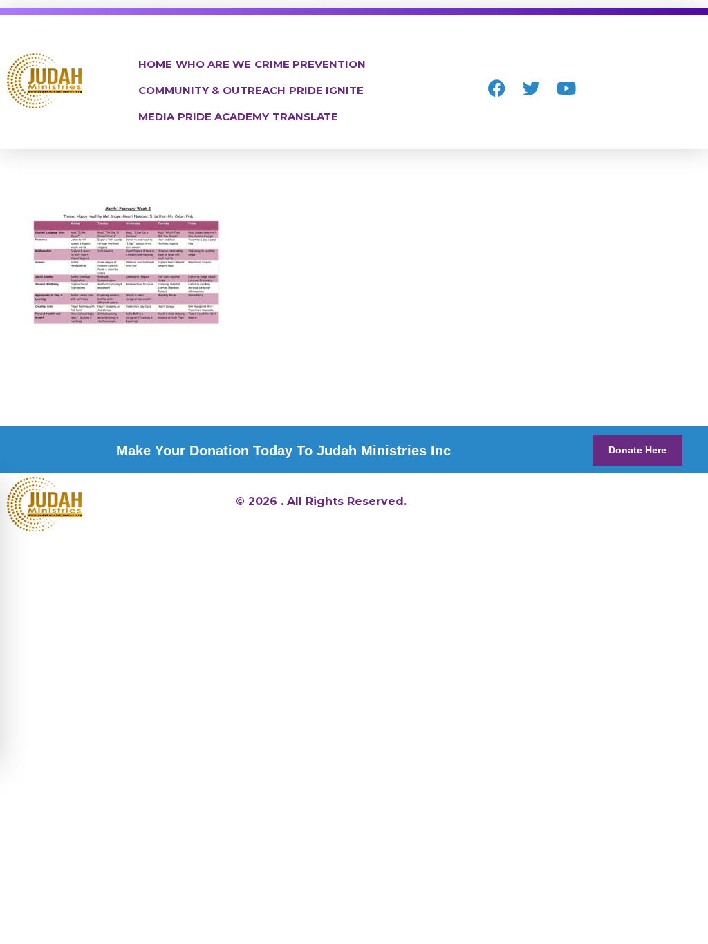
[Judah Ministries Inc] (44, 80)
